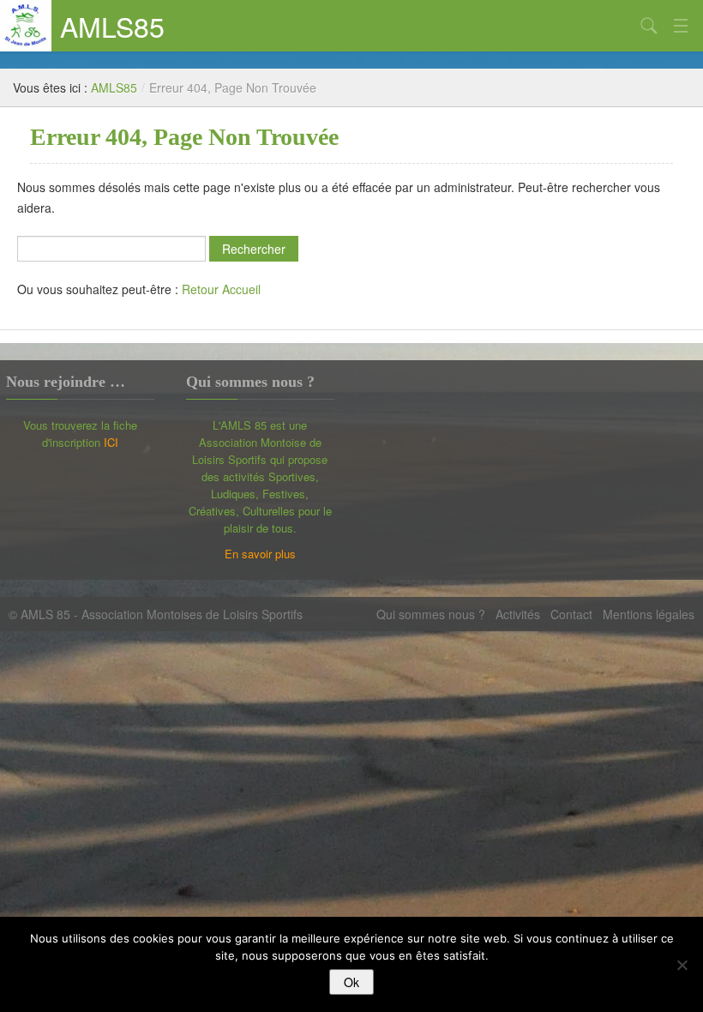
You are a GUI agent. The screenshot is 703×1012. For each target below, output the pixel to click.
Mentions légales (648, 614)
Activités (518, 614)
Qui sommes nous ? (430, 614)
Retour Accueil (221, 289)
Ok (351, 982)
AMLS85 (112, 25)
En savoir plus (260, 553)
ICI (111, 442)
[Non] (681, 964)
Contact (571, 614)
